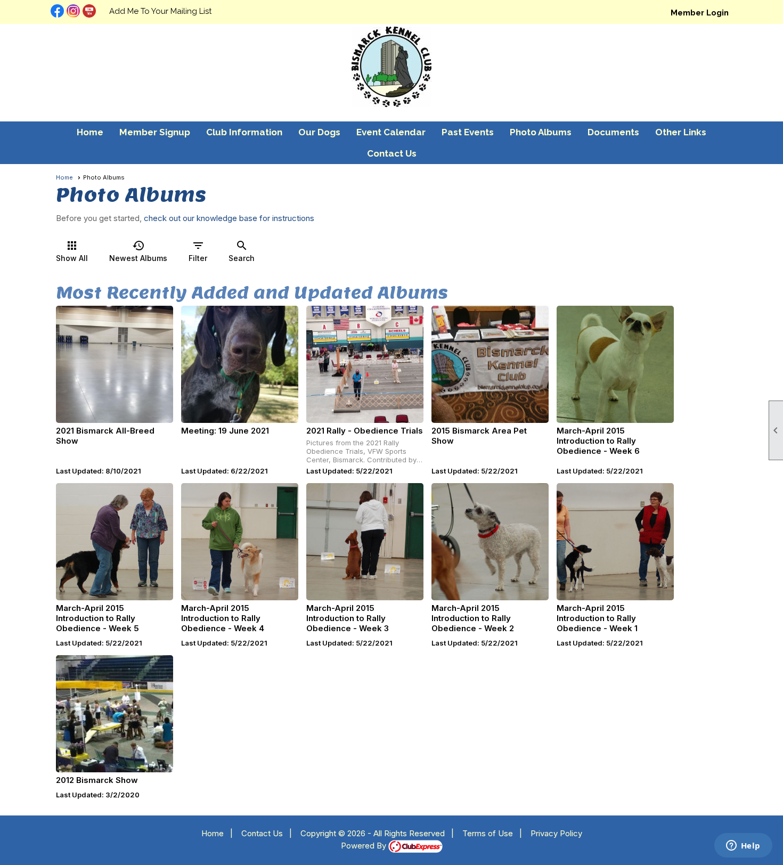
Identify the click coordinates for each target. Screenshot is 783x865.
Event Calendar (391, 132)
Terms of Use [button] (487, 833)
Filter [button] (198, 251)
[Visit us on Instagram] (73, 11)
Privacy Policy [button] (556, 833)
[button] (467, 132)
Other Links (680, 132)
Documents (613, 132)
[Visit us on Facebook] (57, 11)
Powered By (364, 845)
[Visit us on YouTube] (89, 11)
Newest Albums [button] (138, 251)
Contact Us (392, 153)
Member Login (700, 13)
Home (90, 132)
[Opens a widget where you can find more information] (743, 846)
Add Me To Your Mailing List (160, 11)
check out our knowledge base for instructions (229, 218)
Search (242, 251)
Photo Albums (541, 132)
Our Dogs (319, 132)
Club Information (244, 132)
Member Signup (154, 132)
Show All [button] (72, 251)
